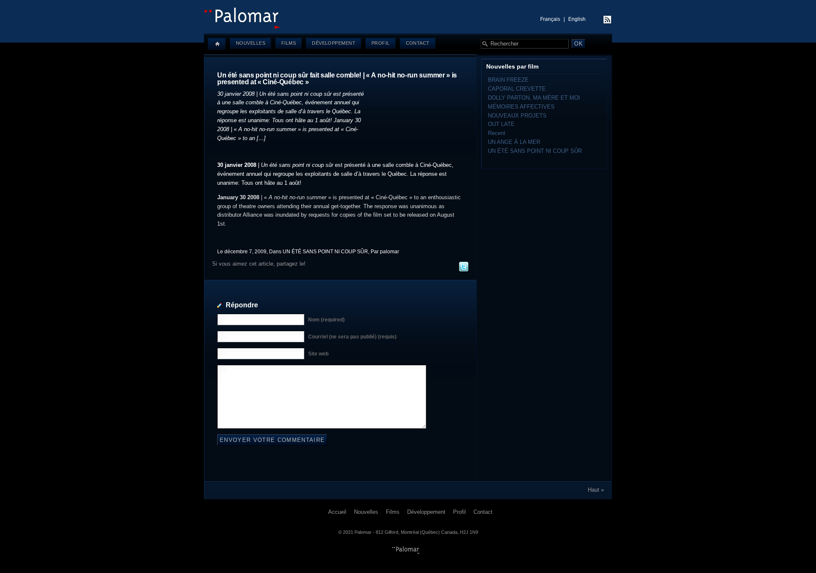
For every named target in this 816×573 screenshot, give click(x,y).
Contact (418, 43)
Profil (380, 43)
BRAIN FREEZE (508, 80)
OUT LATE (501, 124)
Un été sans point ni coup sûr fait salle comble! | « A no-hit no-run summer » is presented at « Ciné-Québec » (337, 79)
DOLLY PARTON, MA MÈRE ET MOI (534, 98)
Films (288, 43)
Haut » (596, 490)
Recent (496, 133)
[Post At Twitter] (463, 270)
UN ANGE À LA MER (514, 142)
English (577, 19)
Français (550, 19)
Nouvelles (250, 43)
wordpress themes (406, 550)
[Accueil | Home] (217, 44)
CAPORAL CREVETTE (517, 89)
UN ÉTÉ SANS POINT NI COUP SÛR (325, 251)
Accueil (337, 512)
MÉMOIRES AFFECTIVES (521, 106)
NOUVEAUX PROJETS (517, 115)
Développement (333, 43)
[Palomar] (408, 28)
